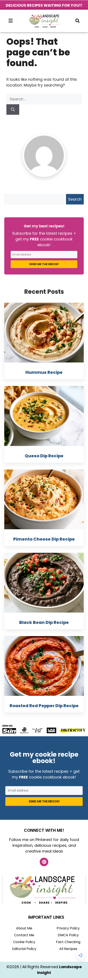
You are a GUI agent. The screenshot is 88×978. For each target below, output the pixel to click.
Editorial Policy (24, 948)
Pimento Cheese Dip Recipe (44, 539)
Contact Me (24, 935)
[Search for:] (44, 99)
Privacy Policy (68, 928)
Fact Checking (68, 941)
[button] (10, 21)
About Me (24, 928)
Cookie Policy (24, 941)
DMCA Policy (68, 935)
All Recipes (68, 948)
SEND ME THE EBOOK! (44, 264)
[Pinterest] (44, 862)
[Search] (12, 109)
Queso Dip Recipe (44, 456)
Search (75, 199)
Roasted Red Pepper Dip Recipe (44, 706)
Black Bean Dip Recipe (44, 622)
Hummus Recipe (44, 372)
